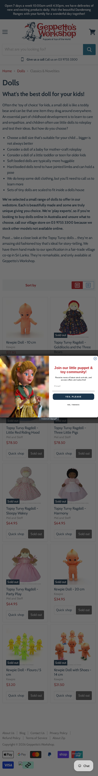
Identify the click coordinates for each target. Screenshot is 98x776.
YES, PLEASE (73, 397)
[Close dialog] (95, 358)
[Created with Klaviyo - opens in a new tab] (49, 419)
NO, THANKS (73, 405)
